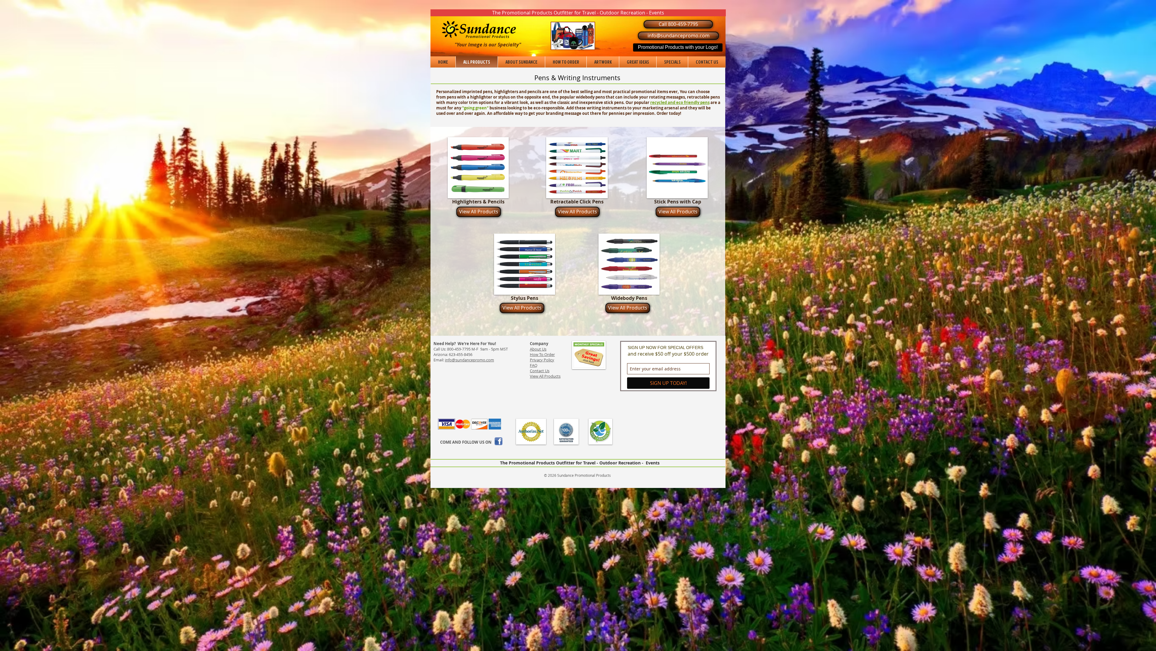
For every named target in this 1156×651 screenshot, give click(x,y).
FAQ (533, 365)
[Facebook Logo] (498, 441)
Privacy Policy (542, 360)
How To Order (542, 354)
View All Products (545, 376)
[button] (578, 12)
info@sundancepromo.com (469, 360)
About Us (538, 349)
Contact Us (539, 370)
